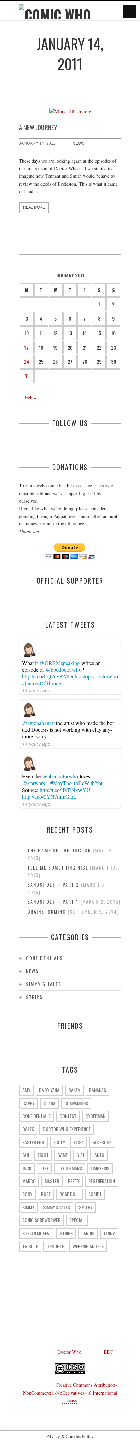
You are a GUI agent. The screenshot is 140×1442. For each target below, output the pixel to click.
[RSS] (49, 1321)
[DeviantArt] (111, 1304)
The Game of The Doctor (59, 850)
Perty (74, 1181)
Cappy (28, 1103)
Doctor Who (69, 1352)
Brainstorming (46, 911)
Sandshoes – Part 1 (52, 901)
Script (95, 1193)
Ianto (98, 1154)
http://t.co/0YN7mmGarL (49, 796)
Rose (46, 1193)
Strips (34, 996)
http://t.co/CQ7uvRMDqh (49, 676)
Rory (27, 1193)
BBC (108, 1352)
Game (62, 1154)
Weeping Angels (88, 1246)
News (78, 143)
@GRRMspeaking (59, 662)
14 (85, 332)
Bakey (74, 1089)
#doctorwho (105, 676)
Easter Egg (33, 1142)
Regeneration (101, 1181)
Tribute (30, 1246)
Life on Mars (69, 1168)
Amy (26, 1089)
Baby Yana (49, 1089)
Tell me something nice (57, 867)
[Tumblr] (70, 1304)
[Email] (29, 1321)
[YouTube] (90, 1304)
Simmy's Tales (44, 983)
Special (76, 1220)
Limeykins (100, 1168)
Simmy (28, 1207)
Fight (43, 1154)
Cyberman (95, 1116)
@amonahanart (38, 722)
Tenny (109, 1233)
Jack (26, 1168)
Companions (76, 1103)
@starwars (33, 783)
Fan (25, 1154)
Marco (29, 1181)
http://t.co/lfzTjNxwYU (65, 789)
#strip (85, 676)
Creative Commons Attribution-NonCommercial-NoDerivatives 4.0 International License (70, 1392)
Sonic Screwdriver (41, 1220)
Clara (49, 1103)
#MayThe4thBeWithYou (77, 783)
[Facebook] (29, 1304)
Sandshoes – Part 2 (53, 884)
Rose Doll (69, 1193)
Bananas (97, 1089)
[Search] (115, 249)
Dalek (28, 1128)
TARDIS (88, 1233)
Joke (44, 1168)
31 (26, 375)
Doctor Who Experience (67, 1128)
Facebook (102, 1142)
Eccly (59, 1142)
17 (26, 347)
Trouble (55, 1246)
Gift (80, 1154)
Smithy (86, 1207)
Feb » (30, 397)
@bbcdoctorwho (64, 669)
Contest (67, 1116)
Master (52, 1181)
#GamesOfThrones (42, 683)
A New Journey (38, 127)
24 (26, 361)
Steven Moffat (36, 1233)
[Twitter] (49, 1304)
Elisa (79, 1142)
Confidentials (44, 957)
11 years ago (36, 690)
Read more (34, 207)
